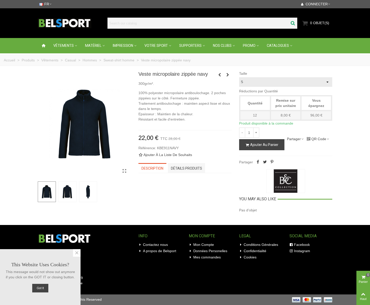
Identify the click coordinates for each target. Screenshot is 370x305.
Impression (123, 46)
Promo (249, 46)
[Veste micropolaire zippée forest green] (220, 75)
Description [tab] (152, 168)
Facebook (302, 245)
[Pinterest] (272, 162)
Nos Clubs (222, 46)
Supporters (190, 46)
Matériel (93, 46)
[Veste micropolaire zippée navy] (124, 171)
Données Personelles (210, 251)
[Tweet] (265, 162)
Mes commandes (207, 257)
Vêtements (63, 46)
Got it (40, 288)
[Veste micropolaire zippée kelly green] (228, 75)
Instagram (302, 251)
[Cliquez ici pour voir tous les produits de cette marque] (285, 181)
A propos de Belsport (159, 251)
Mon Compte (203, 245)
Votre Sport (156, 46)
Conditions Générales (261, 245)
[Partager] (258, 162)
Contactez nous (155, 245)
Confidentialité (255, 251)
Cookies (250, 257)
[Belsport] (71, 23)
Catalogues (278, 46)
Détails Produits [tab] (186, 168)
